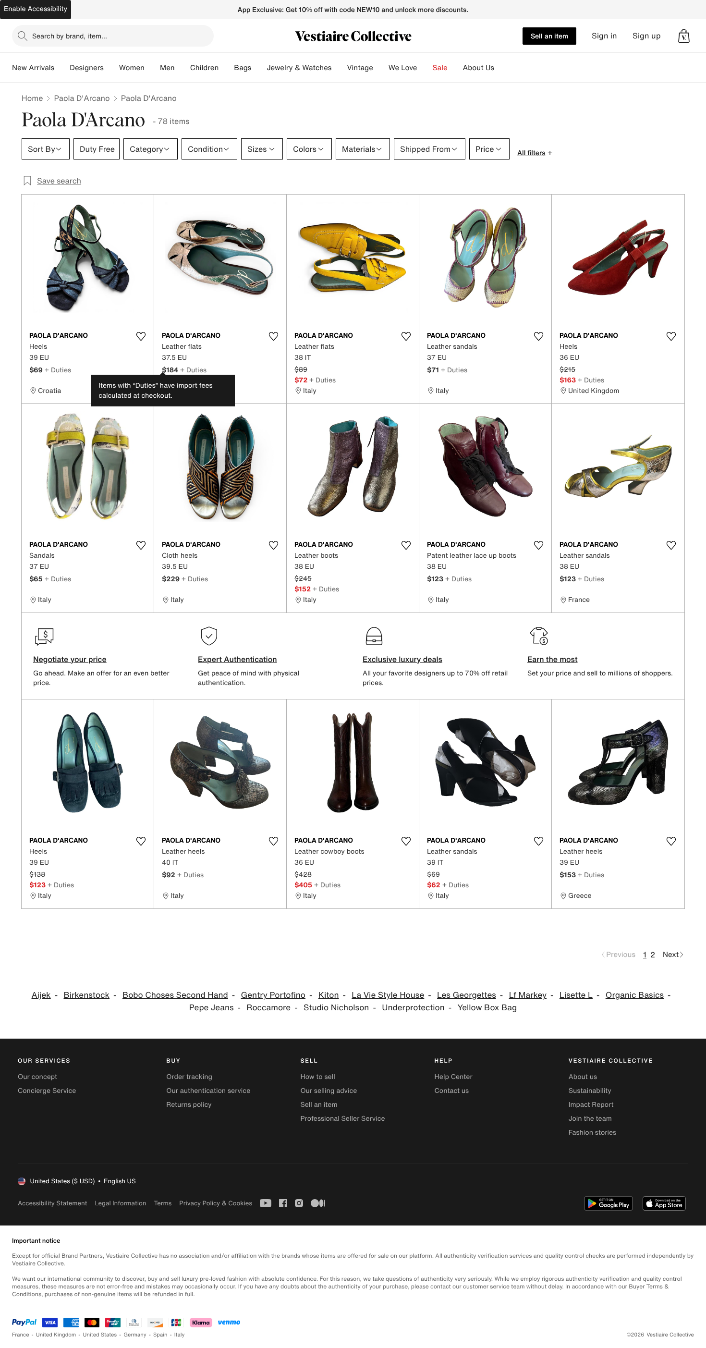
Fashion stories (592, 1132)
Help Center (454, 1077)
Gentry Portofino (273, 995)
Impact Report (591, 1105)
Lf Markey (528, 995)
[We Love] (425, 68)
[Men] (182, 68)
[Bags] (259, 68)
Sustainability (590, 1091)
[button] (684, 36)
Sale (440, 67)
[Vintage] (381, 68)
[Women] (152, 68)
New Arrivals (33, 67)
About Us (478, 67)
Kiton (328, 995)
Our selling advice (328, 1091)
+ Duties (58, 370)
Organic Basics (635, 995)
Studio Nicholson (336, 1008)
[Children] (226, 68)
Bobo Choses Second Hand (175, 995)
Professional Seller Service (342, 1119)
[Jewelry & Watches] (339, 68)
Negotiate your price (70, 659)
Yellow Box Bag (487, 1008)
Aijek (41, 995)
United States (100, 1334)
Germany (134, 1334)
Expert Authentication (237, 659)
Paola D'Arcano (82, 98)
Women (132, 67)
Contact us (452, 1091)
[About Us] (502, 68)
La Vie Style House (388, 995)
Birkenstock (86, 995)
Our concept (37, 1077)
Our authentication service (208, 1091)
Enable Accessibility (35, 9)
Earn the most (552, 659)
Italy (179, 1334)
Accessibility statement (52, 1203)
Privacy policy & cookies (215, 1203)
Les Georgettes (466, 995)
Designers (87, 67)
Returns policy (188, 1105)
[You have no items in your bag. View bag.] (684, 36)
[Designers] (111, 68)
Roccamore (268, 1008)
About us (583, 1077)
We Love (403, 67)
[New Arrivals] (62, 68)
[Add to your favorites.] (140, 336)
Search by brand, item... (69, 36)
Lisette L (576, 995)
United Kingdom (56, 1334)
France (20, 1334)
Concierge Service (47, 1091)
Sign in (604, 36)
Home (32, 98)
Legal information (120, 1203)
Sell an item (549, 36)
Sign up (647, 36)
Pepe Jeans (211, 1008)
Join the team (590, 1119)
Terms (162, 1203)
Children (204, 67)
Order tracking (189, 1077)
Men (167, 67)
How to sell (317, 1077)
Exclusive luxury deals (402, 659)
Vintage (360, 67)
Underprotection (413, 1008)
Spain (160, 1334)
